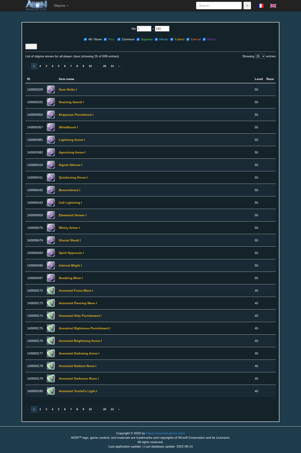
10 (90, 66)
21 (112, 66)
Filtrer (31, 46)
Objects (60, 5)
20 (104, 66)
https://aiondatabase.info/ (165, 433)
